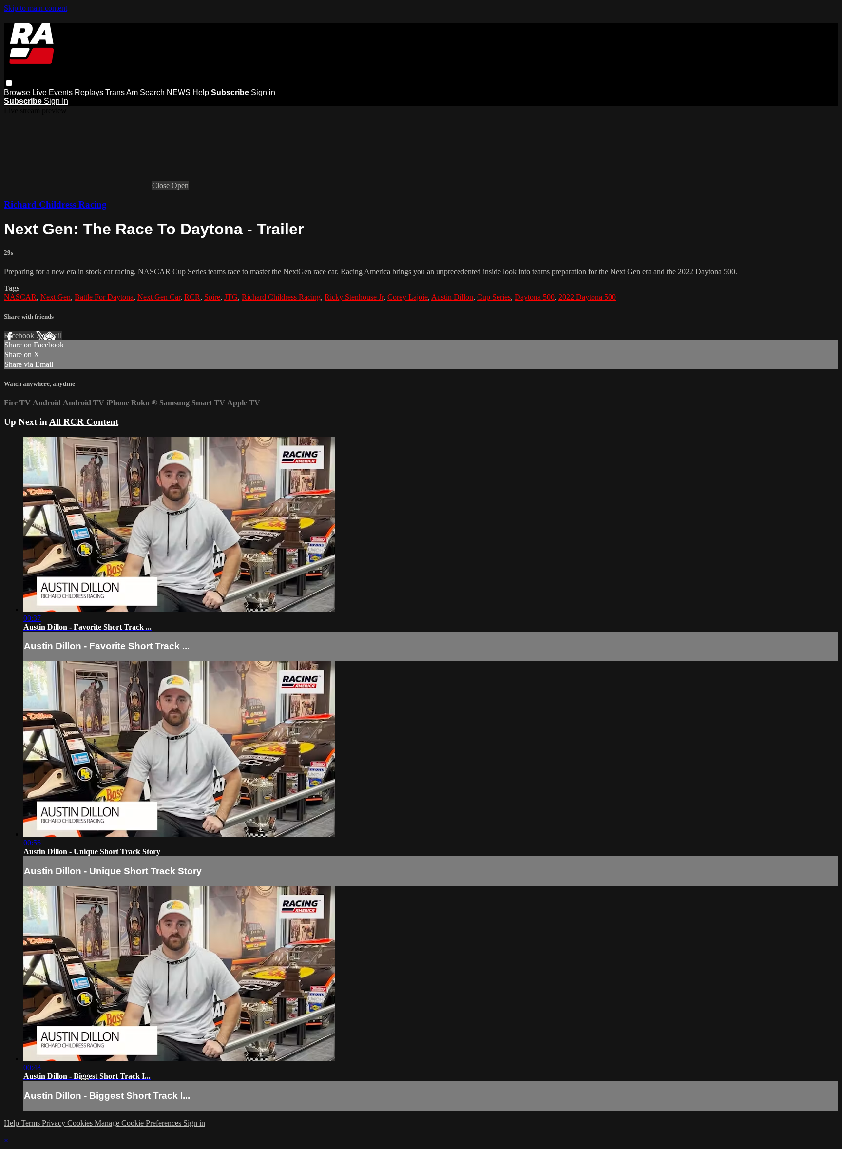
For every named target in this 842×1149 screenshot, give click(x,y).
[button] (9, 83)
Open (180, 185)
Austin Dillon (452, 297)
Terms (31, 1123)
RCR (192, 297)
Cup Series (494, 297)
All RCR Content (83, 422)
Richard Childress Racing (55, 204)
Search (153, 92)
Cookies (81, 1123)
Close (162, 185)
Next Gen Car (158, 297)
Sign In (56, 101)
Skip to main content (35, 8)
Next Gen (55, 297)
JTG (231, 297)
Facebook (20, 335)
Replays (90, 92)
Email (53, 335)
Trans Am (122, 92)
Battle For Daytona (104, 297)
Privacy (54, 1123)
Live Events (53, 92)
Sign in (263, 92)
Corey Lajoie (407, 297)
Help (200, 92)
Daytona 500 (535, 297)
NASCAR (20, 297)
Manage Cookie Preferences (139, 1123)
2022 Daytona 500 (587, 297)
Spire (212, 297)
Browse (18, 92)
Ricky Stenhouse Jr (354, 297)
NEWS (179, 92)
